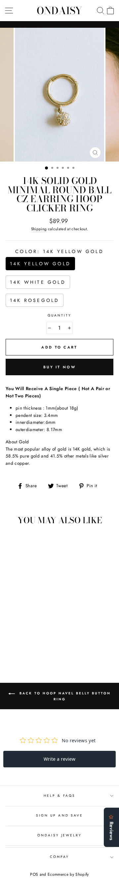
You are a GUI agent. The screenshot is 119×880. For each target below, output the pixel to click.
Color (59, 251)
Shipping (39, 229)
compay (59, 856)
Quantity (59, 315)
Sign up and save (59, 815)
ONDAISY (59, 10)
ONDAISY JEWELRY (59, 835)
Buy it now (59, 367)
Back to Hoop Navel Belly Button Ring (64, 696)
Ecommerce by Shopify (68, 874)
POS (34, 874)
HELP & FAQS (59, 795)
